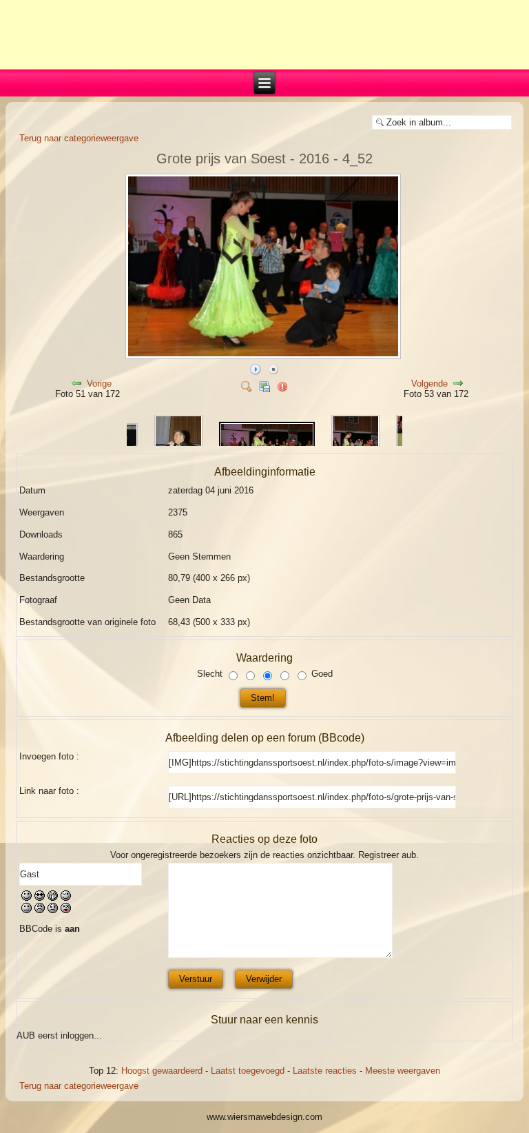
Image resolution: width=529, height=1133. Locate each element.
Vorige (99, 383)
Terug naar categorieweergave (78, 138)
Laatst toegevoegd (247, 1070)
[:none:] (26, 910)
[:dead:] (66, 910)
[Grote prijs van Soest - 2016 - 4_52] (264, 356)
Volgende (429, 383)
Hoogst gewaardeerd (162, 1070)
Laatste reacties (325, 1070)
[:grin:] (53, 897)
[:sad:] (53, 910)
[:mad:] (39, 910)
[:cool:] (39, 897)
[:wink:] (66, 897)
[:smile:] (26, 897)
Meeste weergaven (402, 1070)
